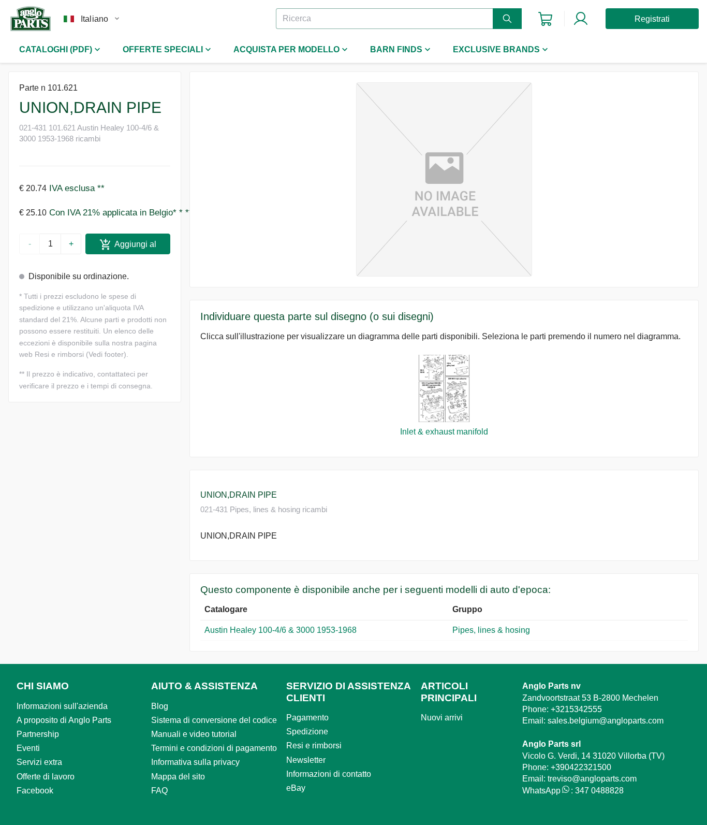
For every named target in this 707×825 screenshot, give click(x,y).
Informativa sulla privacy (195, 762)
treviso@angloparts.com (592, 778)
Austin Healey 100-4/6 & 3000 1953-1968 (280, 630)
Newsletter (306, 760)
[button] (444, 179)
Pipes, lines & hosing (491, 630)
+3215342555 (576, 709)
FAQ (159, 790)
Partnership (38, 734)
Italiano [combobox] (94, 19)
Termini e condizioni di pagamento (214, 748)
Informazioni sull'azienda (62, 706)
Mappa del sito (178, 776)
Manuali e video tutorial (194, 734)
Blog (159, 706)
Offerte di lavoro (46, 776)
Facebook (35, 790)
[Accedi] (580, 18)
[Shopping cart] (545, 19)
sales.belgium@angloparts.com (606, 720)
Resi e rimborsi (314, 745)
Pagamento (307, 717)
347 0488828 (599, 790)
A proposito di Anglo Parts (64, 720)
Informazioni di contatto (328, 774)
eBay (295, 788)
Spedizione (307, 731)
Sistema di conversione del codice (214, 720)
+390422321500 (581, 767)
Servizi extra (39, 762)
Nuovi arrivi (442, 717)
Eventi (28, 748)
